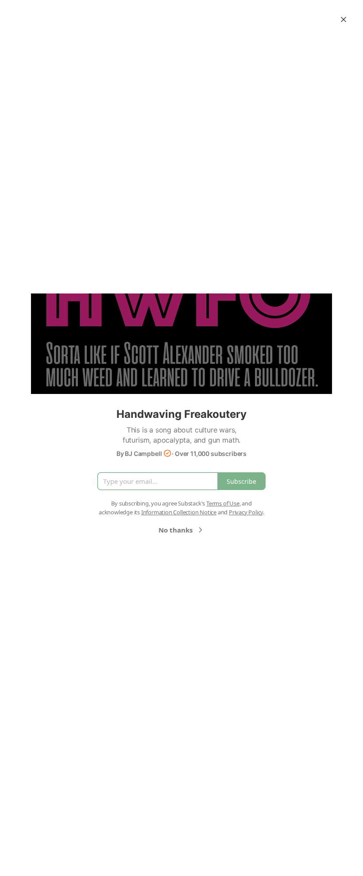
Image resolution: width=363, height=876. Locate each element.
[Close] (343, 19)
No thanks (175, 529)
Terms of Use (222, 503)
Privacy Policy (246, 512)
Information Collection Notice (178, 512)
